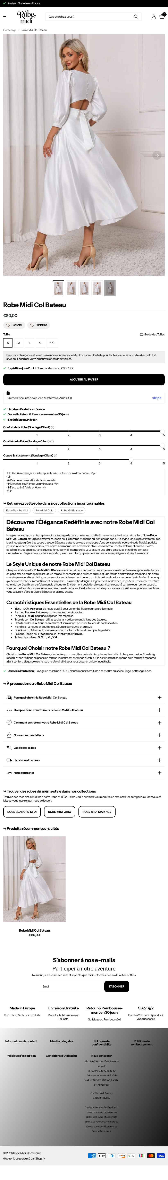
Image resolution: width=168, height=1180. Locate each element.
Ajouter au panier (84, 379)
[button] (157, 155)
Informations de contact (21, 1041)
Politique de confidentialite (101, 1042)
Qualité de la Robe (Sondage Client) (26, 441)
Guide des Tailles (154, 334)
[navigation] (58, 288)
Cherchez (136, 16)
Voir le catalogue (5, 16)
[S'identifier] (154, 16)
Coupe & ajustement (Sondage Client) (28, 455)
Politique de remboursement (142, 1042)
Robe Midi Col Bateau (34, 930)
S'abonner (116, 986)
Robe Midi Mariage (72, 510)
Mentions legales (61, 1041)
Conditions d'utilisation (61, 1056)
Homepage (9, 30)
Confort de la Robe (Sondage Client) (27, 427)
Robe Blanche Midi (17, 510)
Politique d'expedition (21, 1056)
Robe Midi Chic (44, 510)
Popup (52, 427)
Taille (84, 334)
